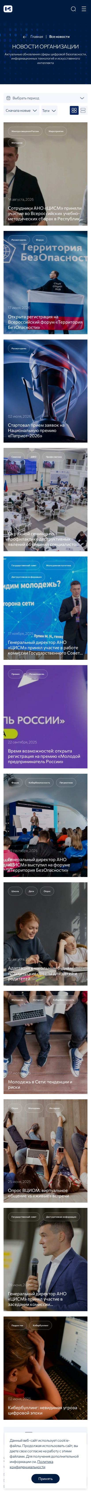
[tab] (45, 98)
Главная (36, 36)
